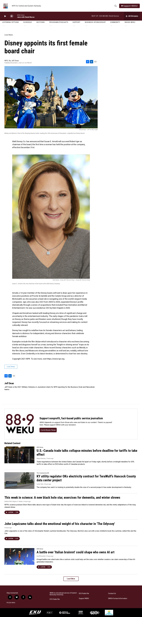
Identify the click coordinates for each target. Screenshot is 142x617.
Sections (40, 22)
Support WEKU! (130, 6)
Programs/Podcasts (58, 22)
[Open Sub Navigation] (4, 26)
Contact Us (112, 593)
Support (76, 22)
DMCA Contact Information (117, 598)
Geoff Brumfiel (41, 556)
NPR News (40, 447)
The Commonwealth (43, 473)
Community (115, 22)
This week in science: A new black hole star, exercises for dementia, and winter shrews (62, 497)
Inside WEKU (130, 22)
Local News (8, 35)
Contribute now (48, 430)
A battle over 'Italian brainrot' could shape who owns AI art (75, 552)
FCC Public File (55, 599)
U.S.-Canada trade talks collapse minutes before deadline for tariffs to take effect (87, 452)
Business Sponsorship (95, 22)
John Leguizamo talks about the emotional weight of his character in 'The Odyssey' (59, 524)
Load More (71, 579)
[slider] (15, 16)
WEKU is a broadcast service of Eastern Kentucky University (63, 594)
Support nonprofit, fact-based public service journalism (71, 418)
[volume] (12, 16)
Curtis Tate (40, 484)
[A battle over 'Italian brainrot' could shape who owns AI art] (19, 556)
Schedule (27, 22)
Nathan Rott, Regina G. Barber (13, 501)
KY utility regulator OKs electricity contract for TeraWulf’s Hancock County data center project (86, 478)
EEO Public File (84, 593)
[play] (5, 16)
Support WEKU (84, 598)
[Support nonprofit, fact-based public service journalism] (20, 424)
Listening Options (10, 22)
